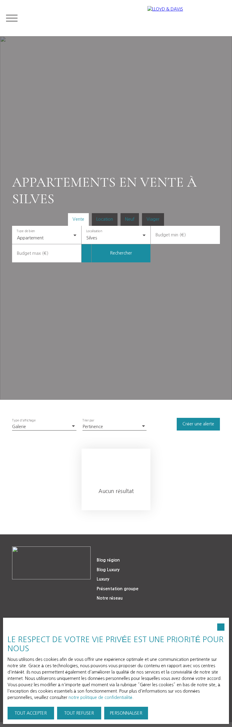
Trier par (88, 420)
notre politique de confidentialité (100, 697)
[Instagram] (70, 590)
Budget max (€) (32, 253)
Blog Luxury (108, 570)
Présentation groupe (117, 589)
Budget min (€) (171, 235)
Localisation (94, 230)
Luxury (103, 579)
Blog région (108, 560)
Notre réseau (110, 598)
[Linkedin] (32, 590)
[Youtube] (58, 590)
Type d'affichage (24, 420)
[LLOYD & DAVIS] (186, 18)
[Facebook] (45, 590)
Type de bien (26, 230)
